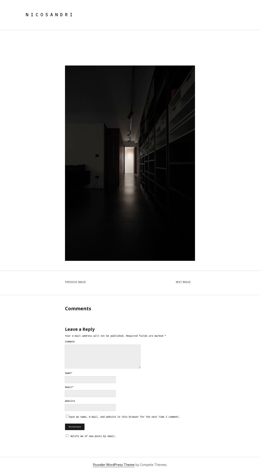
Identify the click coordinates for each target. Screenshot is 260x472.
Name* (68, 374)
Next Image (183, 281)
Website (70, 401)
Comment (70, 342)
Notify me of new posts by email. (93, 436)
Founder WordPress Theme (113, 464)
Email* (69, 388)
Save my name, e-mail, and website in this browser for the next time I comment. (124, 417)
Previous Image (75, 281)
